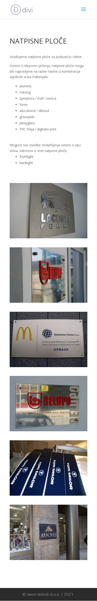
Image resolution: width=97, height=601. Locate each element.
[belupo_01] (48, 301)
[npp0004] (48, 430)
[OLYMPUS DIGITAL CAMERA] (48, 237)
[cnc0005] (48, 366)
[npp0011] (48, 494)
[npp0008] (48, 558)
